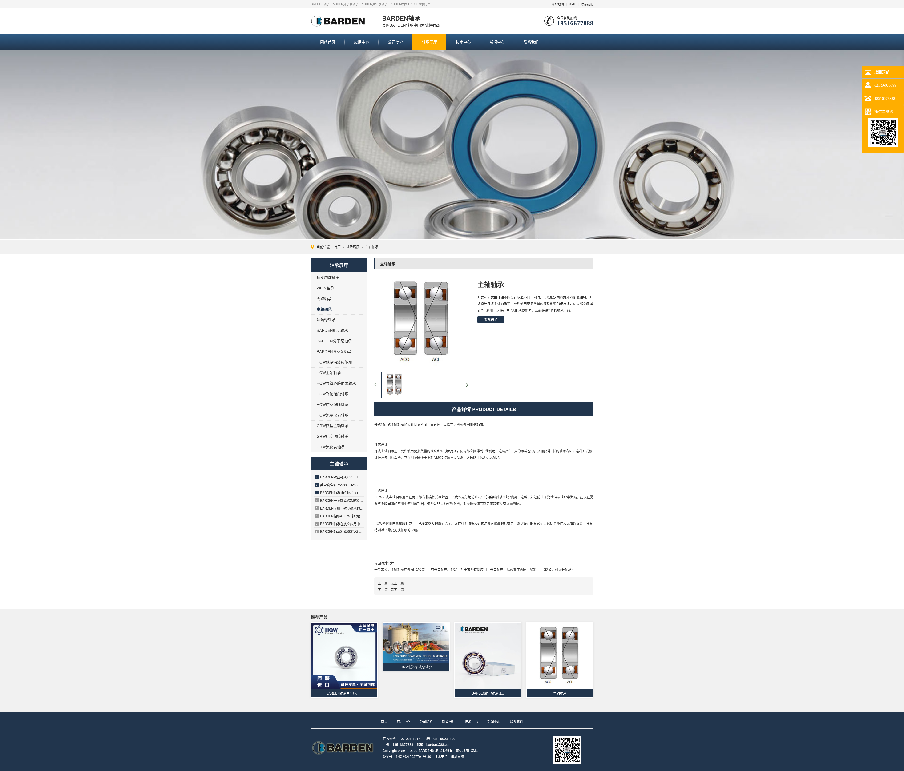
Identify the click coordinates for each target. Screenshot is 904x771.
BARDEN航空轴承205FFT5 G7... (340, 477)
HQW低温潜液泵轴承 (334, 362)
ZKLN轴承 (325, 288)
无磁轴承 (324, 298)
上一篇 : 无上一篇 (391, 583)
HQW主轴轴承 (329, 372)
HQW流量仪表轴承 (332, 415)
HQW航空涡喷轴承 (332, 404)
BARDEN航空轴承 (332, 330)
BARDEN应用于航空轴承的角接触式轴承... (340, 508)
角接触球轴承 (328, 277)
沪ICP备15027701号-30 (413, 756)
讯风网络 (457, 756)
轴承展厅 (429, 42)
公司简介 (395, 42)
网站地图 (558, 4)
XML (572, 4)
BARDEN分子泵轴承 (334, 341)
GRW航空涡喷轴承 (332, 436)
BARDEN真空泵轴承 (334, 351)
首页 (337, 246)
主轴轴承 (371, 246)
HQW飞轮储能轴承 (332, 394)
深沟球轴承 (326, 319)
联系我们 (587, 4)
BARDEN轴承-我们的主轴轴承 (340, 492)
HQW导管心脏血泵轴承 (336, 383)
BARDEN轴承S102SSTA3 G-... (340, 531)
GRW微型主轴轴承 (332, 425)
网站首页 (327, 42)
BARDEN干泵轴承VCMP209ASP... (340, 500)
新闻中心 (497, 42)
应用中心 (361, 42)
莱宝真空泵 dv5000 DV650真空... (340, 484)
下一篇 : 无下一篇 (391, 589)
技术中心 (463, 42)
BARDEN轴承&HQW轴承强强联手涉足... (340, 516)
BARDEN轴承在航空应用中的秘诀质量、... (340, 523)
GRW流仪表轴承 (331, 447)
